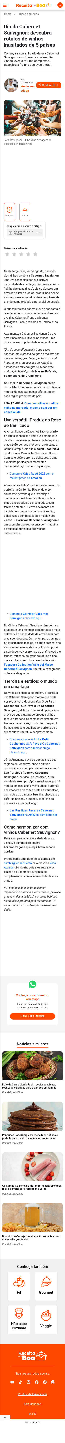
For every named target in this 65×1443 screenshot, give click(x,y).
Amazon (36, 478)
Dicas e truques (29, 14)
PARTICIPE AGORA (33, 1016)
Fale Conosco (32, 1404)
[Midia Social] (12, 1382)
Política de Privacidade (32, 1394)
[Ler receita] (11, 233)
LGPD (32, 1414)
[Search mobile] (60, 5)
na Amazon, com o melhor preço (33, 815)
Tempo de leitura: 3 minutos (23, 233)
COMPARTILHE (50, 85)
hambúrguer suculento (18, 863)
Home (8, 14)
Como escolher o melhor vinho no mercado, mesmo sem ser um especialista (31, 408)
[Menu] (5, 5)
